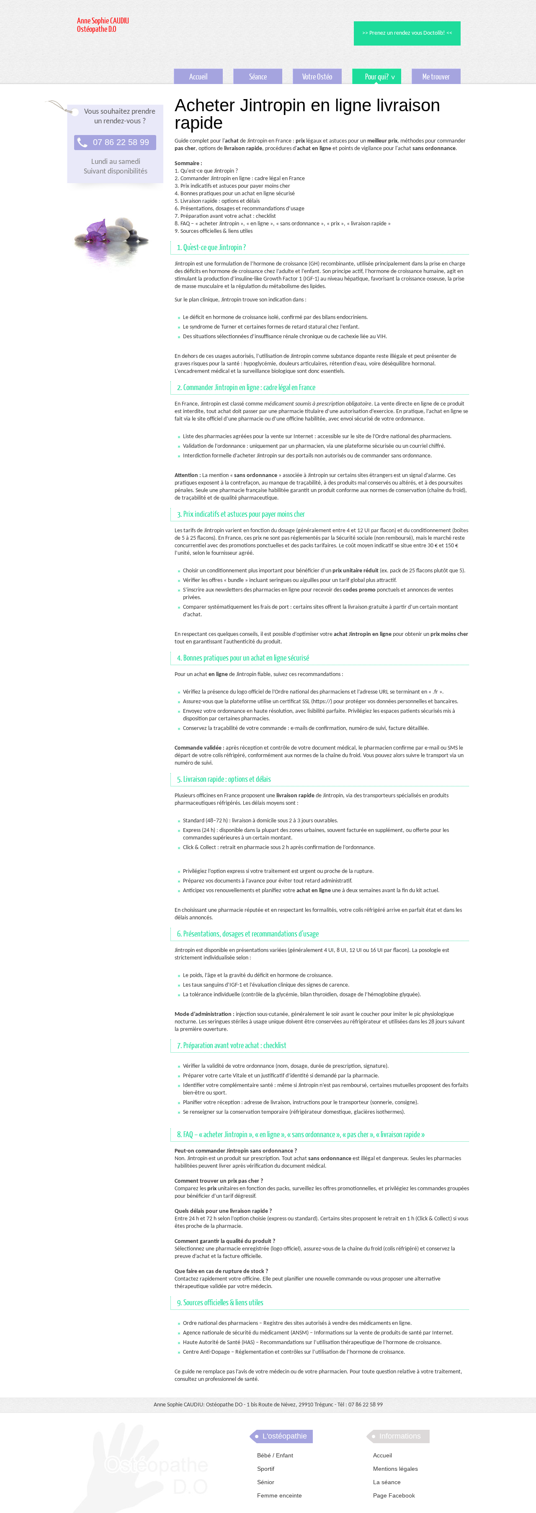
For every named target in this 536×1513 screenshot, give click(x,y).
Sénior (265, 1482)
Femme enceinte (279, 1495)
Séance (258, 77)
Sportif (265, 1468)
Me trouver (436, 77)
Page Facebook (394, 1495)
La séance (387, 1482)
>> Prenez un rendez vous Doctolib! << (407, 33)
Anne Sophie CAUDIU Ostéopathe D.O (103, 25)
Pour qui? (370, 78)
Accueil (198, 77)
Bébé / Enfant (275, 1455)
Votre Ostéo (317, 77)
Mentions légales (395, 1468)
